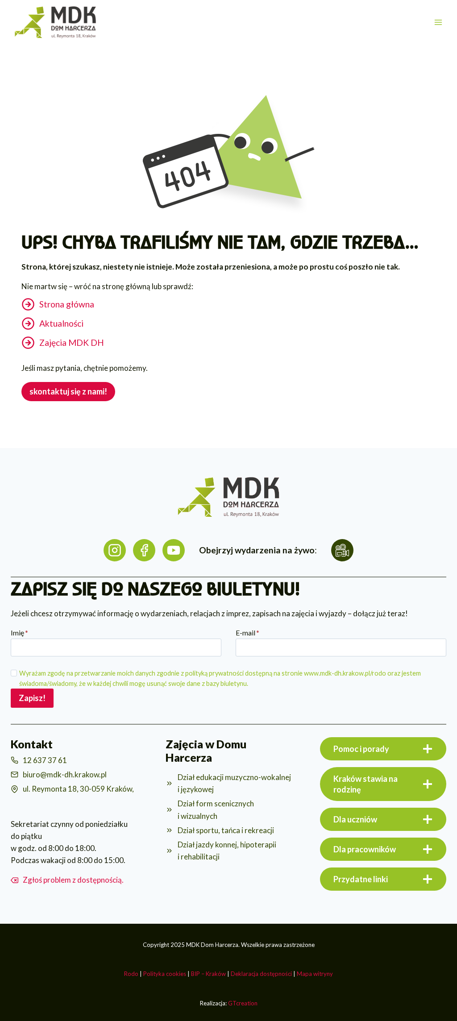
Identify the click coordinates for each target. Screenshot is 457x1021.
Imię (19, 632)
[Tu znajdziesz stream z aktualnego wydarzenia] (342, 550)
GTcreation (243, 1003)
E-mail (247, 632)
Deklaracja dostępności (261, 973)
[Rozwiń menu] (438, 22)
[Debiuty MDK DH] (173, 550)
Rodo (131, 973)
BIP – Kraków (208, 973)
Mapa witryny (315, 973)
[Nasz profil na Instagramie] (115, 550)
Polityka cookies (164, 973)
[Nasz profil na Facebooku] (144, 550)
